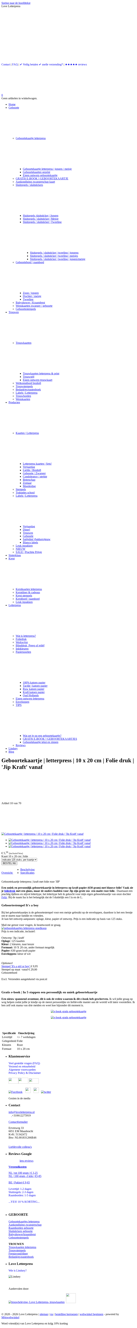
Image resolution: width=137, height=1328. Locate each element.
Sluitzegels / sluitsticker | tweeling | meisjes (54, 255)
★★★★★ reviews (76, 64)
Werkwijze (22, 642)
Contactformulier (18, 1121)
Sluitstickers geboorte (21, 1231)
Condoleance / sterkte (35, 476)
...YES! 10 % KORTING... (24, 1201)
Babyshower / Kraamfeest (30, 302)
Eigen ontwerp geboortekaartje (40, 175)
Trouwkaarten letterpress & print (41, 373)
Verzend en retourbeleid (22, 1066)
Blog (11, 751)
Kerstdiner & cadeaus (28, 592)
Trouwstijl (28, 376)
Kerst (12, 558)
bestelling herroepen (66, 1314)
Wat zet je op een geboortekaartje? (42, 735)
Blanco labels (30, 542)
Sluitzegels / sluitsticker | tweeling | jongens (54, 252)
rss (51, 1314)
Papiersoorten (23, 651)
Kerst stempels (24, 595)
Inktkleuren (22, 648)
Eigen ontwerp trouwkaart (37, 379)
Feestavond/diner (18, 1253)
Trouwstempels (24, 386)
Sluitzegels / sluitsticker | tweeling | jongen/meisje (57, 259)
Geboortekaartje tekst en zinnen (40, 742)
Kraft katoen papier (34, 692)
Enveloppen (22, 701)
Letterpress (15, 605)
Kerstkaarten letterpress (29, 589)
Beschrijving (27, 869)
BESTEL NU (9, 863)
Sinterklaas (15, 555)
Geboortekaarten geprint (36, 172)
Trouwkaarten (23, 342)
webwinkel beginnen (91, 1314)
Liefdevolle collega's (20, 1146)
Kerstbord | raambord (28, 598)
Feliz (4, 897)
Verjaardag (29, 466)
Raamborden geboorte (21, 1227)
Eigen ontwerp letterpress (30, 698)
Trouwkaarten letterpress (22, 1247)
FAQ (15, 64)
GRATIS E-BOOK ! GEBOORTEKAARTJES (50, 738)
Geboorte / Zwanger (34, 473)
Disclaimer (35, 1072)
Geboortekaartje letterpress (31, 138)
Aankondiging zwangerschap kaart (35, 181)
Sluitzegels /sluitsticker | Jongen (40, 215)
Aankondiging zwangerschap (25, 1224)
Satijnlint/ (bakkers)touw (36, 539)
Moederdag (29, 486)
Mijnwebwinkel (10, 1317)
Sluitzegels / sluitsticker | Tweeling (42, 222)
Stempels (21, 489)
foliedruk (9, 890)
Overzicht (7, 872)
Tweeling (28, 299)
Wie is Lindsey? (18, 1270)
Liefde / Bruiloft (32, 470)
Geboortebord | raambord (30, 262)
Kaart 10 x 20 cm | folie (14, 856)
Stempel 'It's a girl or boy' (16, 966)
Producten (14, 402)
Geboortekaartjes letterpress (24, 1221)
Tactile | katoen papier (35, 685)
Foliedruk (21, 639)
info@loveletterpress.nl (22, 1112)
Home (12, 104)
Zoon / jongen (31, 292)
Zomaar (27, 482)
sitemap (44, 1314)
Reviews (21, 745)
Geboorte (14, 107)
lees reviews (26, 1160)
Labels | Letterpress (26, 392)
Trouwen (14, 312)
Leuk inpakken (24, 545)
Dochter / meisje (32, 296)
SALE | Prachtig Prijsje (29, 552)
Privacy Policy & (19, 1072)
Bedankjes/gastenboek (28, 389)
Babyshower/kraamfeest (22, 1234)
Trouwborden (23, 395)
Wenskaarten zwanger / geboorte (34, 305)
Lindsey (13, 748)
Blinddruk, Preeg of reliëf (30, 645)
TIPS (19, 705)
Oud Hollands (31, 695)
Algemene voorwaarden (22, 1069)
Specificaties (27, 872)
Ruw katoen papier (33, 688)
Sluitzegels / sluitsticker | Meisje (41, 218)
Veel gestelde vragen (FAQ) (24, 1063)
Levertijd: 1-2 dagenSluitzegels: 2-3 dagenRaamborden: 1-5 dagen (22, 1192)
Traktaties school (25, 492)
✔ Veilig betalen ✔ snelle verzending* (41, 64)
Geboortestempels (26, 308)
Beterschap (29, 479)
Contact (5, 64)
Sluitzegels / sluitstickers (29, 184)
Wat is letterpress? (26, 635)
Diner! (26, 529)
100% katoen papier (34, 682)
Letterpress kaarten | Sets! (37, 463)
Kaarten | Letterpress (27, 433)
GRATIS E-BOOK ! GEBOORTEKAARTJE (42, 178)
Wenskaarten (23, 399)
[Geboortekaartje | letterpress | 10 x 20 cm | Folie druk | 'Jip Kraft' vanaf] (42, 833)
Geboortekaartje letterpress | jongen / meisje (47, 168)
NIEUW (20, 548)
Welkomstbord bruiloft (28, 383)
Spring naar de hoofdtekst (15, 2)
